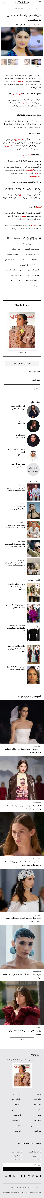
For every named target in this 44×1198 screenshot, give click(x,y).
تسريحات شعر (10, 270)
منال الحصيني (21, 466)
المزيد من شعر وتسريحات (29, 696)
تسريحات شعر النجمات (32, 249)
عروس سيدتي (36, 1120)
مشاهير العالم (21, 541)
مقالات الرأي (35, 402)
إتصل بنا (12, 1188)
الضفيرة (38, 207)
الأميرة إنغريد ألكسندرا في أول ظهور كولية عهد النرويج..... (16, 489)
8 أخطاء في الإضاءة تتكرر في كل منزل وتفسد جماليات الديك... (15, 564)
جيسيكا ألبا (35, 264)
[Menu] (40, 2)
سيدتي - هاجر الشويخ (34, 25)
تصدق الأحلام (36, 380)
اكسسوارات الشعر (33, 270)
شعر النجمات (16, 249)
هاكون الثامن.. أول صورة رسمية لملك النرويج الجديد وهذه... (16, 649)
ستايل (39, 1110)
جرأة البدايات (36, 389)
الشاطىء (34, 225)
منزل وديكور (21, 560)
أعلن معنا (19, 1188)
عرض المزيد (22, 1039)
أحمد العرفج (21, 454)
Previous (38, 41)
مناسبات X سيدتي (15, 1099)
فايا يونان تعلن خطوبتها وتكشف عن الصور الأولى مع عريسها (15, 508)
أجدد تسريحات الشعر (32, 275)
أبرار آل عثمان (21, 423)
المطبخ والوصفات (15, 1156)
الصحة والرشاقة (16, 1152)
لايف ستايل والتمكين (34, 1152)
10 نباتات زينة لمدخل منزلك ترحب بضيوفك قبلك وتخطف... (16, 587)
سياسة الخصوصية (27, 1188)
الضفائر (35, 173)
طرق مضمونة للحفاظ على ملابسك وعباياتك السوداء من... (16, 628)
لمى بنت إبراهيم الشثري (18, 408)
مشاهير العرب (21, 504)
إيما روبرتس (29, 170)
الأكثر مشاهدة (34, 580)
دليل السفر (37, 1131)
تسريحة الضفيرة (34, 259)
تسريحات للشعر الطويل (31, 280)
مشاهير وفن (36, 1156)
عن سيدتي (17, 1104)
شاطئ (21, 270)
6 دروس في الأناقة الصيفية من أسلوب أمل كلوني (15, 606)
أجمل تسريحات (16, 275)
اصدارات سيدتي (36, 1126)
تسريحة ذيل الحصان (13, 254)
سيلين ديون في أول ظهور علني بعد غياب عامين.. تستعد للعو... (15, 545)
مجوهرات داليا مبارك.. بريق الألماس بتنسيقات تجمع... (16, 668)
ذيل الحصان (17, 93)
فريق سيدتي (17, 1115)
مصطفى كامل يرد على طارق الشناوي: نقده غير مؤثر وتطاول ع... (15, 526)
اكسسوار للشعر (35, 176)
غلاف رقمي (17, 1126)
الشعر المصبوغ (20, 139)
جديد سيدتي (35, 480)
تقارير (39, 1115)
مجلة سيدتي (17, 1094)
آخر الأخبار (17, 1131)
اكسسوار (22, 194)
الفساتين (25, 103)
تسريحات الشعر (18, 81)
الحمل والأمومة (16, 1160)
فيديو (39, 1094)
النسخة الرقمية (22, 353)
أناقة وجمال (36, 1160)
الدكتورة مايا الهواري (19, 437)
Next (5, 41)
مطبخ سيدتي (37, 1099)
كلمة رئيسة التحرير (24, 363)
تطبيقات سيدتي (16, 1120)
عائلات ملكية (21, 485)
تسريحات (36, 285)
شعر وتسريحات (28, 243)
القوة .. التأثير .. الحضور (34, 371)
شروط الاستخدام (37, 1188)
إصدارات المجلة (22, 305)
